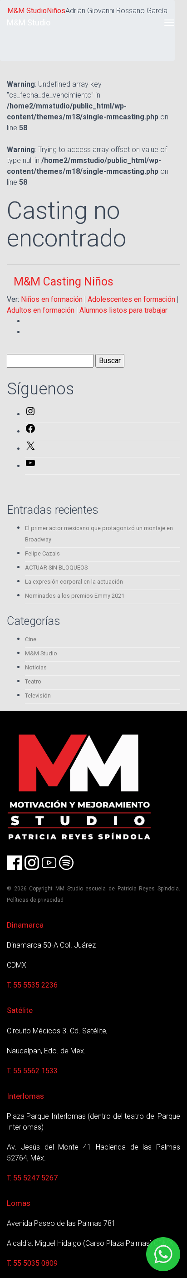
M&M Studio (28, 22)
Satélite (20, 1010)
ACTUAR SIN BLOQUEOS (56, 567)
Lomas (18, 1203)
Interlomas (25, 1096)
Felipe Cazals (42, 553)
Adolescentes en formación (131, 299)
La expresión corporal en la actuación (74, 581)
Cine (30, 639)
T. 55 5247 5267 (32, 1178)
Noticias (36, 667)
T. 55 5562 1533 (32, 1071)
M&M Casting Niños (63, 281)
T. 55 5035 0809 (32, 1263)
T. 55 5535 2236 (32, 985)
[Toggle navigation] (169, 22)
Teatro (33, 681)
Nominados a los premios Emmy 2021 (74, 595)
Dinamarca (25, 924)
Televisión (38, 695)
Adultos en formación (40, 310)
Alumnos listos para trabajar (123, 310)
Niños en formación (52, 299)
